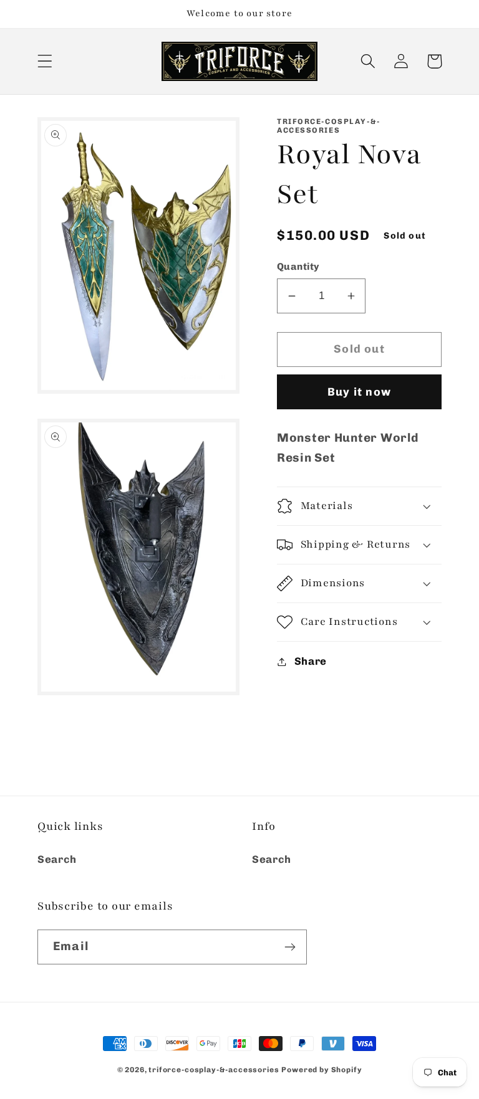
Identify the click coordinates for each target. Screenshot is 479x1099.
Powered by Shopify (321, 1069)
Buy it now (359, 392)
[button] (45, 61)
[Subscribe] (289, 947)
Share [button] (310, 661)
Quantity (298, 266)
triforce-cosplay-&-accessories (213, 1069)
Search (56, 859)
